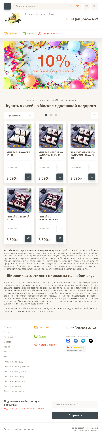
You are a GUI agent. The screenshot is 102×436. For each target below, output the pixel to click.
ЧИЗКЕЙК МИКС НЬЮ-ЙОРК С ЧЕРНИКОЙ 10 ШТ (83, 155)
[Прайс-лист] (55, 115)
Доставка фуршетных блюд (40, 14)
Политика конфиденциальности (19, 429)
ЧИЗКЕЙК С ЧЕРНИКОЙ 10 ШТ (48, 218)
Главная (30, 100)
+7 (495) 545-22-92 (84, 19)
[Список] (51, 115)
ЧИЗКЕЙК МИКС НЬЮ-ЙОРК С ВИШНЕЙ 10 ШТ (51, 155)
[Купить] (28, 176)
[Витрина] (46, 115)
